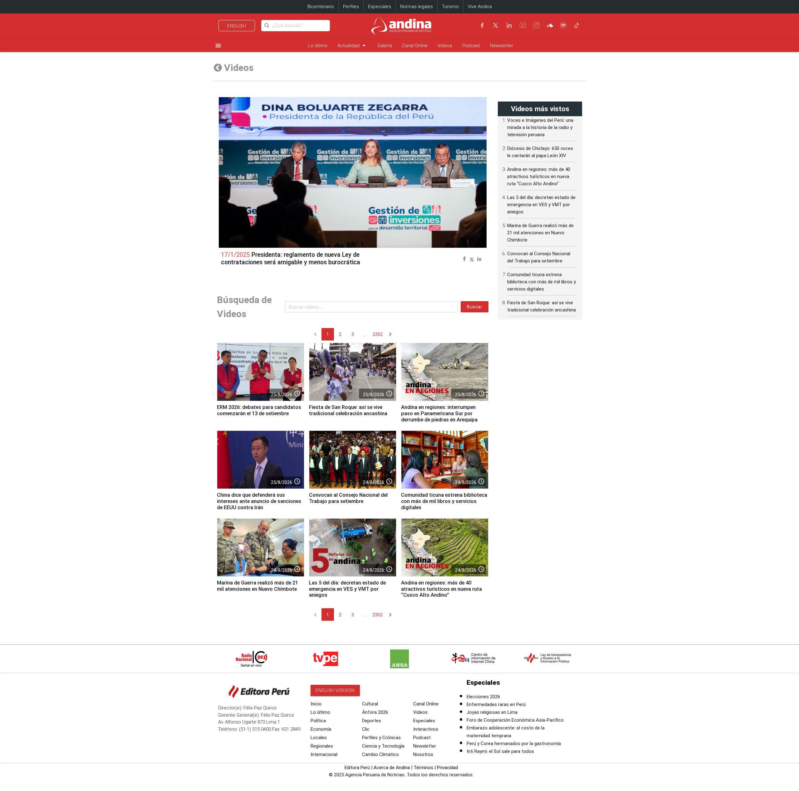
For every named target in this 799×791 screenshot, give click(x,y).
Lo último (317, 45)
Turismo (450, 6)
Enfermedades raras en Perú (496, 704)
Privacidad (447, 767)
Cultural (370, 704)
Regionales (322, 746)
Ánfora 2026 (375, 712)
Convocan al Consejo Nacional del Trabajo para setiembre (348, 498)
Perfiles (351, 6)
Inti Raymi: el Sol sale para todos (500, 751)
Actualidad (352, 45)
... (365, 334)
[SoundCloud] (550, 25)
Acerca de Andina (392, 767)
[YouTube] (523, 25)
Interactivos (425, 729)
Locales (319, 737)
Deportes (371, 721)
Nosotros (423, 754)
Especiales (379, 6)
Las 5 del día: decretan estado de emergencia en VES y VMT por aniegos (347, 589)
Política (318, 721)
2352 (378, 334)
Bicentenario (320, 6)
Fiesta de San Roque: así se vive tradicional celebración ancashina (348, 410)
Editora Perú (357, 767)
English (236, 25)
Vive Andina (480, 6)
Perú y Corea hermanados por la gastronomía (514, 743)
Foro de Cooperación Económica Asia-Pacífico (515, 720)
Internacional (324, 754)
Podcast (471, 45)
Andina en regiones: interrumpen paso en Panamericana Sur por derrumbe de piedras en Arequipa (439, 413)
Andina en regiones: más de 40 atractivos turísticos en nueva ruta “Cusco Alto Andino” (441, 589)
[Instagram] (536, 25)
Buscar (474, 306)
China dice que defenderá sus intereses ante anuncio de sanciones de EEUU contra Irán (259, 501)
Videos (445, 45)
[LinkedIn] (509, 25)
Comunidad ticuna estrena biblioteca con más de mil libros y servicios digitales (444, 501)
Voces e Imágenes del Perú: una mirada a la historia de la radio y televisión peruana (540, 127)
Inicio (316, 704)
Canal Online (415, 45)
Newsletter (501, 45)
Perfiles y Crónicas (381, 737)
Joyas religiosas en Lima (492, 712)
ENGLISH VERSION (335, 690)
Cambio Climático (380, 754)
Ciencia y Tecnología (383, 746)
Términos (423, 767)
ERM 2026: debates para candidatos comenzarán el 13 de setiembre (259, 410)
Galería (385, 45)
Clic (366, 729)
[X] (495, 25)
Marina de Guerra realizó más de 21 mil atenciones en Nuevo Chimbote (257, 586)
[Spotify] (563, 25)
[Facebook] (482, 25)
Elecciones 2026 (483, 696)
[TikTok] (577, 25)
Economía (321, 729)
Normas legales (416, 6)
